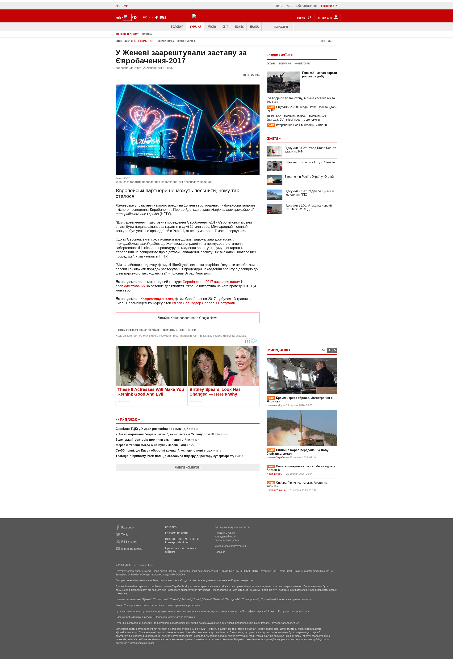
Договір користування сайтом (232, 527)
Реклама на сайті (176, 533)
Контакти (171, 527)
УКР (125, 6)
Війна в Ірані (163, 40)
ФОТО (289, 6)
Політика (146, 34)
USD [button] (145, 17)
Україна (195, 26)
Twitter (125, 534)
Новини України (278, 55)
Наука (254, 26)
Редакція (220, 551)
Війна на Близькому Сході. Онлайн (310, 162)
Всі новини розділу (127, 34)
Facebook (127, 527)
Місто (212, 26)
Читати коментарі (188, 467)
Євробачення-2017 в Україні (143, 330)
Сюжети (272, 138)
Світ (225, 26)
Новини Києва (165, 41)
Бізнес (239, 26)
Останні (271, 63)
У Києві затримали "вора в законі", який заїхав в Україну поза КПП (172, 434)
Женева (192, 330)
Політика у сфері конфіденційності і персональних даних (227, 536)
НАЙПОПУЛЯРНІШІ (307, 6)
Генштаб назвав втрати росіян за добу (319, 74)
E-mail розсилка (132, 548)
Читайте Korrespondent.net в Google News (187, 318)
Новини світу (274, 405)
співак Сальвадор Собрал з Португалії (203, 303)
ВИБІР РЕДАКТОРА (278, 350)
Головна (177, 26)
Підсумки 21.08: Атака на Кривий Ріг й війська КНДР (308, 207)
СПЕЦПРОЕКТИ (329, 6)
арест (183, 330)
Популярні (285, 63)
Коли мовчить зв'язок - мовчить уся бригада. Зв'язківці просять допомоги (297, 117)
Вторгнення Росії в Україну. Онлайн (297, 125)
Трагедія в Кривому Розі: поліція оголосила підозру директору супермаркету (179, 456)
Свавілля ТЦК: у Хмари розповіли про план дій (157, 429)
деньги (173, 330)
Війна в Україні (186, 41)
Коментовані (302, 63)
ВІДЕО (279, 6)
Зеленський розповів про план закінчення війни (157, 439)
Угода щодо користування (230, 546)
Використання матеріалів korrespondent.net (182, 540)
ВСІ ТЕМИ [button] (326, 41)
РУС (118, 6)
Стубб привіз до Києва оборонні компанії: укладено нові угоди (168, 450)
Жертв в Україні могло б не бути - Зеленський (155, 445)
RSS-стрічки (129, 541)
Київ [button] (118, 17)
